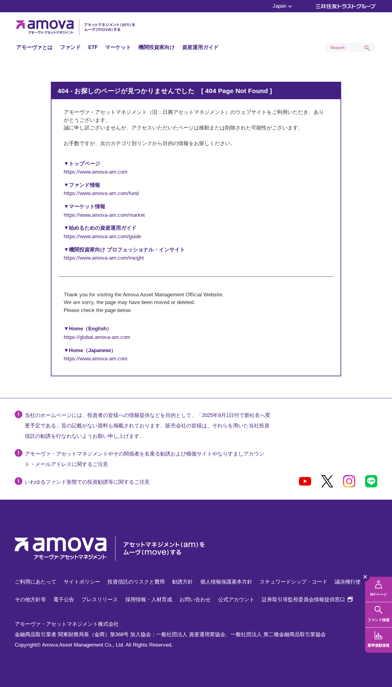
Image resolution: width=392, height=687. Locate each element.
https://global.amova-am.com (97, 337)
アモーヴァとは (34, 47)
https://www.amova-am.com (95, 172)
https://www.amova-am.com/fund (101, 193)
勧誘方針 (182, 582)
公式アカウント (236, 600)
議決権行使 (348, 582)
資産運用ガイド (200, 47)
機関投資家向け (156, 47)
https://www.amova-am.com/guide (102, 236)
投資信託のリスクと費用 (136, 582)
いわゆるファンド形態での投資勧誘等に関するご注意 (87, 482)
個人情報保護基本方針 (226, 582)
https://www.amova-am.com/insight (104, 258)
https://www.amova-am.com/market (104, 215)
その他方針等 (30, 600)
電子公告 (63, 600)
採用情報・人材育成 (148, 600)
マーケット (118, 47)
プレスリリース (99, 600)
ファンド (70, 47)
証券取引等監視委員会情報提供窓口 (307, 600)
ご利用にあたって (35, 582)
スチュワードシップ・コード (293, 582)
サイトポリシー (82, 582)
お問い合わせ (195, 600)
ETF (93, 47)
